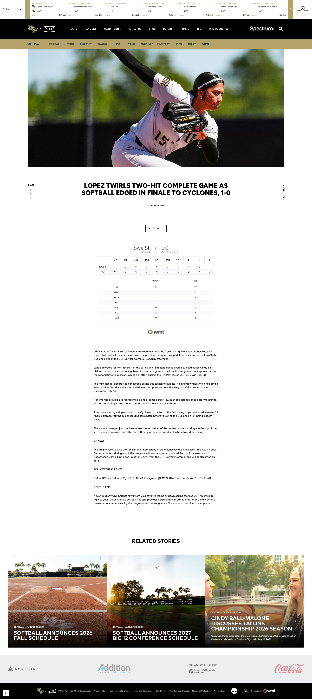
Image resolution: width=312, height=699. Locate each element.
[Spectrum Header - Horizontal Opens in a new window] (262, 28)
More (191, 44)
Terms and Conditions (142, 691)
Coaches (102, 44)
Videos (131, 44)
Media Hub (146, 44)
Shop (152, 29)
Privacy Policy (100, 691)
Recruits (85, 44)
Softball (19, 627)
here (177, 503)
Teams (73, 29)
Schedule (54, 44)
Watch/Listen (112, 29)
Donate (167, 29)
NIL (199, 29)
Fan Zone (90, 29)
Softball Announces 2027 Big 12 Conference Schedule (155, 636)
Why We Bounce (218, 29)
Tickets (184, 29)
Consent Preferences (119, 691)
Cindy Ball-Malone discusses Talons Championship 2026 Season (251, 624)
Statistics (162, 44)
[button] (27, 9)
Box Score (153, 228)
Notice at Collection (201, 691)
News (117, 44)
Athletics (135, 29)
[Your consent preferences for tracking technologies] (6, 693)
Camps (179, 44)
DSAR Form (161, 691)
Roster (70, 44)
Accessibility (220, 691)
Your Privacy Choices (179, 691)
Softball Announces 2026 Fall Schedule (53, 636)
